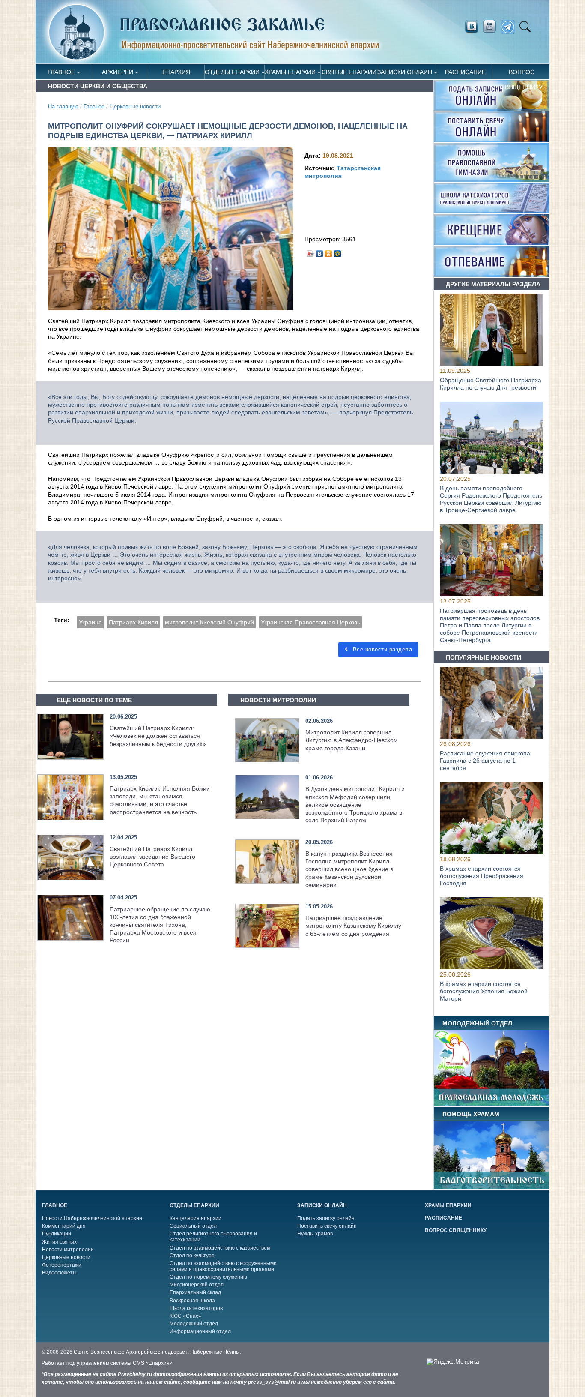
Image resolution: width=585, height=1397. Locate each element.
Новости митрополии (68, 1250)
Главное (61, 72)
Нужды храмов (315, 1234)
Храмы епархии (290, 72)
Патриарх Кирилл (133, 622)
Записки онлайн (404, 72)
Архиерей (117, 72)
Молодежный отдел (194, 1324)
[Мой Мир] (337, 251)
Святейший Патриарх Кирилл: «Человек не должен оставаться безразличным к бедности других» (158, 736)
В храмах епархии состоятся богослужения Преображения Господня (481, 876)
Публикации (56, 1234)
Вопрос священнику (522, 74)
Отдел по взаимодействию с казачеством (220, 1248)
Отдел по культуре (192, 1256)
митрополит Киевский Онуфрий (209, 622)
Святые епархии (349, 72)
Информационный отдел (200, 1331)
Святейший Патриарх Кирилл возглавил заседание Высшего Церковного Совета (152, 856)
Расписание (465, 72)
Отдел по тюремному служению (208, 1277)
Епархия (176, 72)
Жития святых (59, 1242)
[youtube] (492, 26)
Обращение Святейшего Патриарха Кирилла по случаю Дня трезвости (490, 384)
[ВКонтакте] (319, 251)
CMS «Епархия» (153, 1363)
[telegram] (510, 27)
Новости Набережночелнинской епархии (92, 1218)
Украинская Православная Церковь (310, 622)
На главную (63, 107)
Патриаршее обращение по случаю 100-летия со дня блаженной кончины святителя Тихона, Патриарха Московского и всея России (160, 925)
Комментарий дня (64, 1226)
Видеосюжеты (59, 1273)
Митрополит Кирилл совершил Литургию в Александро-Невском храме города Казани (351, 740)
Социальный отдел (193, 1226)
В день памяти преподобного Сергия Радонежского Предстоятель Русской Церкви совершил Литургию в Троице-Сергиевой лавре (491, 499)
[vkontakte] (471, 26)
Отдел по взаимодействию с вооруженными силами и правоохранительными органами (223, 1266)
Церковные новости (135, 107)
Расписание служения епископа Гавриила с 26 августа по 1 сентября (485, 760)
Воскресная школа (192, 1301)
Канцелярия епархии (195, 1218)
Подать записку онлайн (326, 1218)
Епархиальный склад (195, 1292)
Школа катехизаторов (196, 1308)
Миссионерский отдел (197, 1285)
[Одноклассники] (328, 251)
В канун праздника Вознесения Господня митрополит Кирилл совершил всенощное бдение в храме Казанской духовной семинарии (349, 869)
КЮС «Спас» (185, 1316)
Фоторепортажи (61, 1265)
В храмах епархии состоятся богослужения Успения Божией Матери (484, 991)
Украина (90, 622)
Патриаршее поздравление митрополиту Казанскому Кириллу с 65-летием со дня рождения (353, 925)
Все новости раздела (381, 649)
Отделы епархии (232, 72)
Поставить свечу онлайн (327, 1226)
